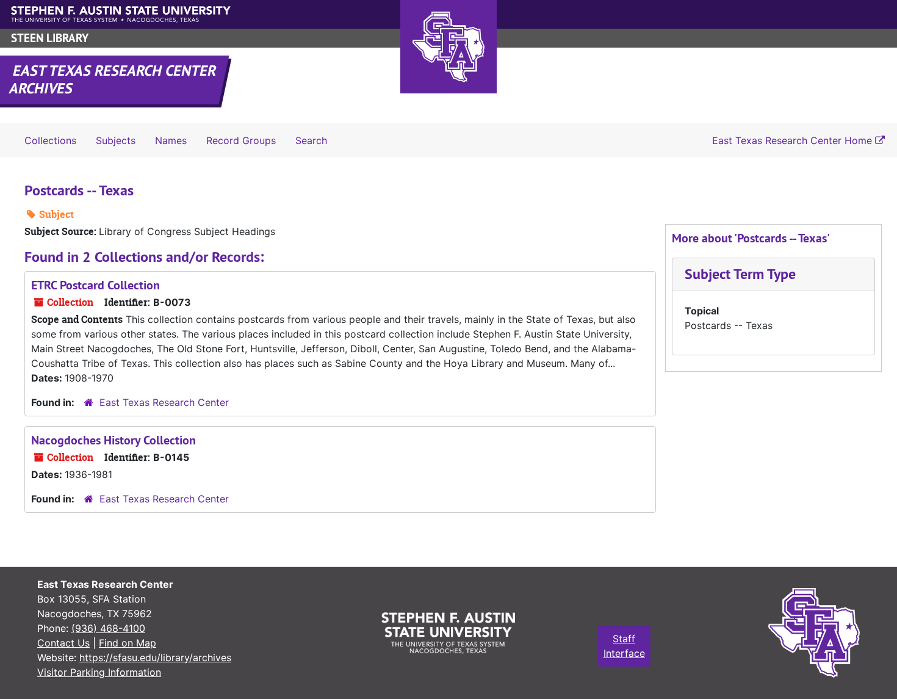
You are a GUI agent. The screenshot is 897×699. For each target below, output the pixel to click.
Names (171, 140)
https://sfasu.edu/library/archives (155, 657)
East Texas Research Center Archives (113, 79)
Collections (50, 140)
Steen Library (49, 38)
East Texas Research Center (164, 402)
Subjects (115, 140)
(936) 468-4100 (108, 628)
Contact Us (63, 643)
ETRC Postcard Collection (95, 285)
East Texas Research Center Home (793, 140)
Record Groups (241, 140)
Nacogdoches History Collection (113, 440)
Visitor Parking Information (99, 672)
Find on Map (127, 643)
